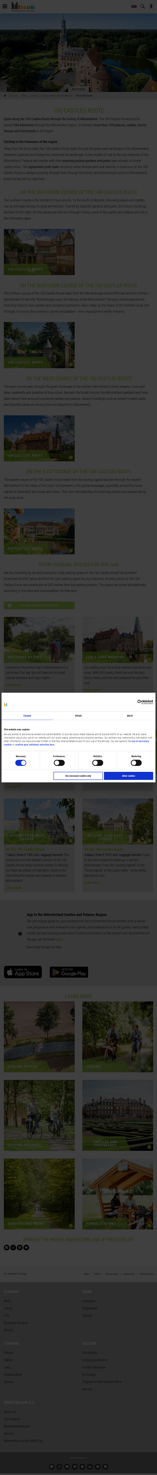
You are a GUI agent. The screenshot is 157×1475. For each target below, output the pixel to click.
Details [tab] (78, 715)
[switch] (59, 763)
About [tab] (130, 715)
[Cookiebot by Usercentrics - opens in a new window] (136, 702)
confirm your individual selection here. (35, 744)
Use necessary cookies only (78, 776)
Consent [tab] (27, 715)
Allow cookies (128, 776)
